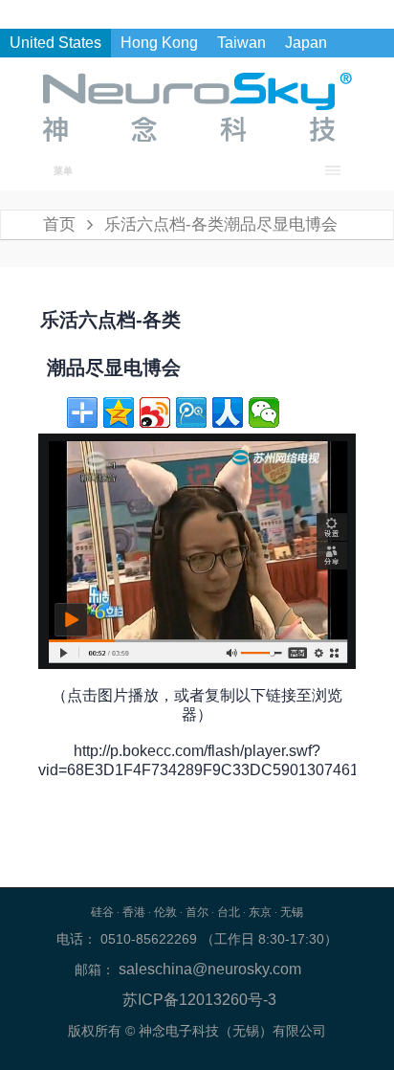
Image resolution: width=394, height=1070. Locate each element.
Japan (306, 42)
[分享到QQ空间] (118, 412)
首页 (59, 224)
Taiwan (241, 42)
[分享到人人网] (227, 412)
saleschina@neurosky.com (208, 969)
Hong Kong (159, 42)
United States (55, 42)
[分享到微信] (264, 412)
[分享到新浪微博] (155, 412)
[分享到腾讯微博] (191, 412)
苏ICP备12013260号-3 (199, 1000)
